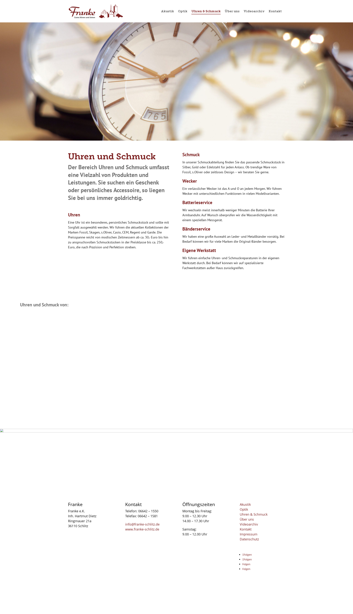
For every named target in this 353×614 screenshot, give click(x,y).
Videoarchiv (249, 524)
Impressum (248, 534)
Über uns (247, 519)
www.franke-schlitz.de (142, 529)
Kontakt (246, 529)
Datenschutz (249, 539)
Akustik (245, 504)
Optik (244, 509)
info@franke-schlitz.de (142, 524)
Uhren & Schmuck (254, 514)
